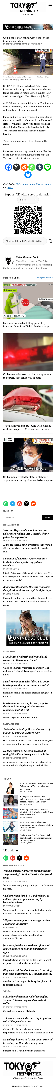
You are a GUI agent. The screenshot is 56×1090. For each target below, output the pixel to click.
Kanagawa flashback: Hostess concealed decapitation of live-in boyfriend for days (27, 588)
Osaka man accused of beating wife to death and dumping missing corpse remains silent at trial (25, 706)
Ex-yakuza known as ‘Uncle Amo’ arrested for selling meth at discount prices (27, 1041)
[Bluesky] (28, 174)
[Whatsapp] (31, 167)
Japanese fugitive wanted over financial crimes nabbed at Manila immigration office (26, 949)
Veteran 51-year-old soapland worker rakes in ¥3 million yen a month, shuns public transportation (26, 533)
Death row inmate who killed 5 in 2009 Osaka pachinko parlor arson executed (26, 683)
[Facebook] (8, 167)
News (10, 187)
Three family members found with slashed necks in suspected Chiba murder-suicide (27, 427)
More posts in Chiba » (45, 278)
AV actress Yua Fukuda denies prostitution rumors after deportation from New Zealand (36, 825)
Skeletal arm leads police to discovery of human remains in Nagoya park (26, 731)
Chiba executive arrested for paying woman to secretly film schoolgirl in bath (27, 375)
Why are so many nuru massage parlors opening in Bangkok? (26, 922)
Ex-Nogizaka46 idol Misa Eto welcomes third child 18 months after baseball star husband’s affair (36, 799)
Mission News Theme (20, 1086)
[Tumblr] (39, 167)
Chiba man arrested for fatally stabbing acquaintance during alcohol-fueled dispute (28, 478)
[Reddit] (24, 167)
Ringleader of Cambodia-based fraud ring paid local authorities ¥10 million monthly (27, 971)
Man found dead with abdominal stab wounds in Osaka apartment (25, 658)
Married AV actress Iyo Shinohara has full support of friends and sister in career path (36, 786)
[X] (16, 167)
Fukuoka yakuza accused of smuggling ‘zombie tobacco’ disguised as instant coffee (25, 1000)
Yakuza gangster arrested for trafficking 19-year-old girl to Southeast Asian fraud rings (27, 874)
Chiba (18, 184)
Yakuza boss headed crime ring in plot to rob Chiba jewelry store (27, 1019)
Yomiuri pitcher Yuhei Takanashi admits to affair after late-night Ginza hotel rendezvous (36, 812)
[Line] (47, 167)
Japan (25, 184)
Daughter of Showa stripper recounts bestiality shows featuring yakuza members (25, 562)
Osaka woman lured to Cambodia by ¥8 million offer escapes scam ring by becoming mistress (36, 838)
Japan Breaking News (40, 184)
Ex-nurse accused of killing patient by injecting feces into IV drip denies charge (26, 324)
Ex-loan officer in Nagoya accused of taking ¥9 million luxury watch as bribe (26, 752)
